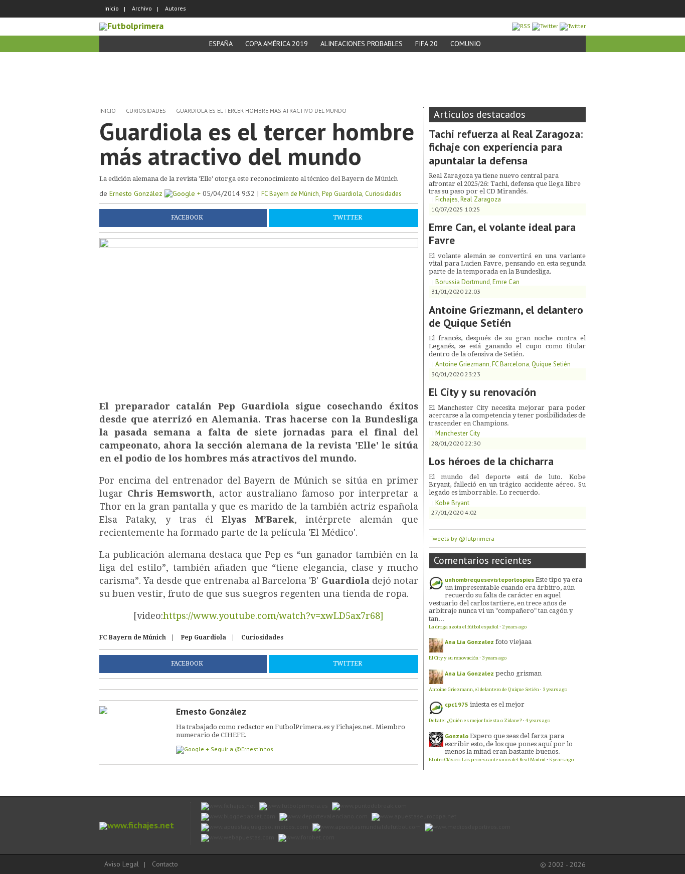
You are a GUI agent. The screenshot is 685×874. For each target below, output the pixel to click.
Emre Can (506, 282)
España (221, 43)
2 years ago (514, 626)
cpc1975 (456, 704)
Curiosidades (146, 110)
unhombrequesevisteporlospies (489, 579)
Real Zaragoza (480, 199)
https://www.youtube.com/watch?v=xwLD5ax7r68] (273, 615)
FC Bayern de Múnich (290, 193)
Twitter (347, 217)
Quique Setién (551, 364)
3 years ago (494, 658)
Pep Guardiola (342, 193)
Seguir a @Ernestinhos (242, 749)
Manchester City (457, 433)
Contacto (165, 863)
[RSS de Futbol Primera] (521, 26)
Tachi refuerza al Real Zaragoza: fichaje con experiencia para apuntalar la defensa (506, 147)
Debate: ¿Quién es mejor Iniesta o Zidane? (475, 720)
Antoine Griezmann (462, 364)
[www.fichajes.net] (136, 825)
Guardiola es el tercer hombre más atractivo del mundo (261, 110)
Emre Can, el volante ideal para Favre (502, 233)
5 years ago (561, 759)
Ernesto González (136, 193)
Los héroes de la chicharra (491, 461)
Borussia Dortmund (462, 282)
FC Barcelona (510, 364)
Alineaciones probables (361, 43)
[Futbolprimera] (131, 26)
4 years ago (538, 720)
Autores (175, 8)
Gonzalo (456, 736)
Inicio (111, 8)
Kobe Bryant (452, 503)
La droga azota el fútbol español (463, 626)
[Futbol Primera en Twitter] (573, 26)
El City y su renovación (482, 392)
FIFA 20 (426, 43)
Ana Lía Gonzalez (469, 641)
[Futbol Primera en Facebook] (545, 26)
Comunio (465, 43)
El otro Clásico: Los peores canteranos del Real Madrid (487, 759)
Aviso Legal (121, 863)
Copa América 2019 (276, 43)
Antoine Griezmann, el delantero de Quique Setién (506, 316)
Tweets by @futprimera (462, 538)
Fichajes (446, 199)
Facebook (187, 217)
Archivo (142, 8)
